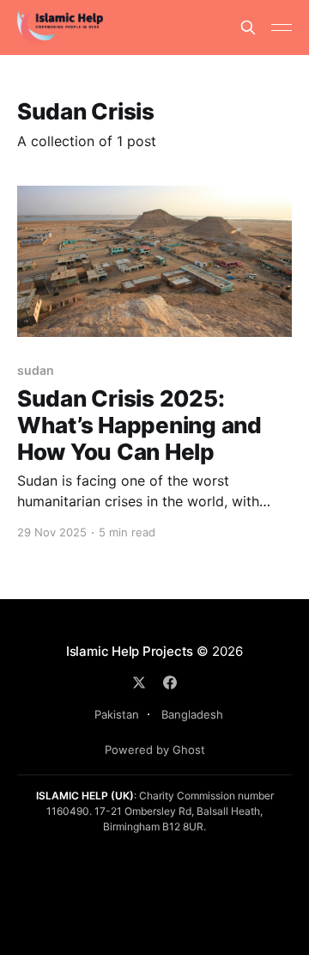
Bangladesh (192, 714)
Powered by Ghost (155, 749)
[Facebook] (170, 682)
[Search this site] (248, 27)
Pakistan (116, 714)
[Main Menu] (281, 27)
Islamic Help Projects (129, 651)
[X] (139, 682)
